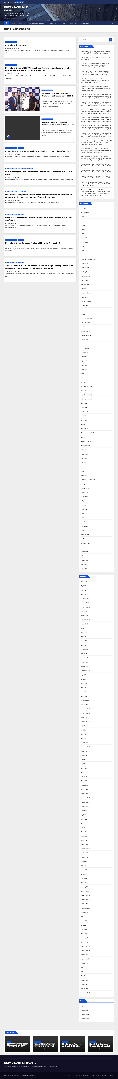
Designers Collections (87, 293)
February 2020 (85, 887)
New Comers (84, 458)
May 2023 (83, 738)
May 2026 (83, 586)
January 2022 (85, 789)
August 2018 (84, 963)
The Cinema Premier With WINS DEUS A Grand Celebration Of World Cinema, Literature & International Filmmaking (95, 65)
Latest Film (84, 403)
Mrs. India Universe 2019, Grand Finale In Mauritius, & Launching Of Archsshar (38, 151)
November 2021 (85, 798)
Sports (82, 530)
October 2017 (84, 980)
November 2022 (85, 747)
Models (83, 437)
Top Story (83, 539)
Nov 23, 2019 (46, 128)
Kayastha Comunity (86, 394)
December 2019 (85, 895)
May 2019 (83, 925)
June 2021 (84, 819)
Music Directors (85, 445)
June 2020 (84, 870)
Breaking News (21, 168)
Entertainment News (36, 23)
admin (18, 48)
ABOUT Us (22, 23)
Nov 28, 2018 (10, 177)
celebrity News (85, 284)
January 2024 (85, 704)
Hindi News (84, 369)
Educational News (86, 301)
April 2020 (84, 878)
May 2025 (83, 636)
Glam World (84, 356)
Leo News (84, 420)
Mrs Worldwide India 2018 (88, 441)
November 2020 (85, 848)
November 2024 (85, 662)
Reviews (83, 505)
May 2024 (83, 687)
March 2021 (84, 831)
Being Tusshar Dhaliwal (11, 64)
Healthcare (84, 365)
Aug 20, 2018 (10, 271)
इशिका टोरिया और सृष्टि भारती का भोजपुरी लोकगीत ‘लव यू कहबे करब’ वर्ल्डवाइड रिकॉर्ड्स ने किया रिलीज (17, 1047)
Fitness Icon (84, 352)
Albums (83, 229)
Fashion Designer (86, 335)
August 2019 (84, 912)
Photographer (85, 484)
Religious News (85, 500)
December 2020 (85, 844)
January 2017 (85, 988)
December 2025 (85, 607)
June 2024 (84, 683)
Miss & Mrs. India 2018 (87, 433)
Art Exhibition (84, 238)
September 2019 (85, 908)
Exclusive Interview (86, 318)
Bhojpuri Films (85, 263)
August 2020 (84, 861)
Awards (83, 255)
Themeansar (32, 1075)
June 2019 (84, 921)
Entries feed (84, 1010)
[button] (112, 23)
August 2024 (84, 675)
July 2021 (83, 815)
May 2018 (83, 976)
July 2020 (83, 865)
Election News (85, 305)
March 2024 (84, 696)
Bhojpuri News (85, 267)
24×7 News (84, 208)
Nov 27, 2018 (10, 200)
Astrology (83, 246)
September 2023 (85, 721)
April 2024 (84, 692)
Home (13, 23)
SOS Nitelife (84, 522)
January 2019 (85, 942)
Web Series (84, 568)
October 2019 (84, 904)
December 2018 (85, 946)
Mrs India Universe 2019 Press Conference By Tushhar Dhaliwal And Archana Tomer (58, 124)
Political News (85, 488)
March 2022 (84, 781)
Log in (82, 1006)
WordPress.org (85, 1018)
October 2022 (84, 751)
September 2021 (85, 806)
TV (81, 547)
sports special (85, 534)
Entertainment (85, 310)
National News (85, 454)
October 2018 (84, 954)
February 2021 (85, 836)
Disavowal (85, 23)
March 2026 (84, 594)
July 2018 (83, 967)
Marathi (83, 424)
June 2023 (84, 734)
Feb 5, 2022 (10, 48)
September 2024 (85, 670)
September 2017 (85, 984)
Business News (85, 276)
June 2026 (84, 581)
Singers (83, 513)
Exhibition (83, 327)
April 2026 (84, 590)
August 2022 (84, 759)
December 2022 (85, 742)
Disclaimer (74, 23)
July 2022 (83, 764)
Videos (83, 556)
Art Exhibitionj (85, 242)
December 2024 (85, 658)
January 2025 (85, 653)
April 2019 (84, 929)
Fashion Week (85, 339)
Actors (82, 221)
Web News (84, 564)
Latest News (21, 148)
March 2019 (84, 933)
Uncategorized (85, 551)
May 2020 (83, 874)
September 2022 (85, 755)
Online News (84, 475)
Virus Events (84, 560)
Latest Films (84, 407)
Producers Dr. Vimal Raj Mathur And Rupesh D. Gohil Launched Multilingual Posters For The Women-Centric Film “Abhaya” (96, 142)
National (83, 450)
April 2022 (84, 776)
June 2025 (84, 632)
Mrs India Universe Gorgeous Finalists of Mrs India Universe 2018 (32, 243)
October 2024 (84, 666)
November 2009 (85, 993)
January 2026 (85, 603)
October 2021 (84, 802)
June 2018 (84, 971)
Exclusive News (85, 322)
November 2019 (85, 899)
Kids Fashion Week (86, 399)
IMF (82, 378)
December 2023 (85, 709)
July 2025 (83, 628)
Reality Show (84, 496)
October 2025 (84, 615)
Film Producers (85, 344)
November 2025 (85, 611)
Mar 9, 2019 (10, 154)
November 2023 (85, 713)
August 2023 (84, 725)
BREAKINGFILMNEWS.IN (16, 9)
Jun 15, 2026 (39, 1049)
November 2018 (85, 950)
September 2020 (85, 857)
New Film (83, 462)
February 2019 (85, 938)
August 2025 (84, 624)
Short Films (84, 509)
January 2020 (85, 891)
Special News (85, 526)
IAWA (82, 373)
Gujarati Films (85, 361)
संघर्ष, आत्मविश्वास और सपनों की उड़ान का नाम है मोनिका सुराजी (96, 57)
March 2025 (84, 645)
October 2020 (84, 853)
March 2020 (84, 882)
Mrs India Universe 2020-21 (16, 45)
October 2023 (84, 717)
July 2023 (83, 730)
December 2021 (85, 793)
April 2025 (84, 641)
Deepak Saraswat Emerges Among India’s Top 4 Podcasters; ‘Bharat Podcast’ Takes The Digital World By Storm (96, 184)
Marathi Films (85, 428)
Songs (82, 517)
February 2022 (85, 785)
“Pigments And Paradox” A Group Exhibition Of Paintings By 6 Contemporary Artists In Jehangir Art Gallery (95, 88)
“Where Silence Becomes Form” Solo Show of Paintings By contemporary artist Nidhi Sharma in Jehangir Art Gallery (95, 80)
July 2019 (83, 916)
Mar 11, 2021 (46, 99)
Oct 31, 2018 (10, 223)
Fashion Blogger (85, 331)
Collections (84, 288)
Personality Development (88, 479)
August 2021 (84, 810)
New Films (84, 467)
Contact (63, 23)
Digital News (84, 297)
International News (86, 386)
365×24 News (85, 212)
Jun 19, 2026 (11, 1049)
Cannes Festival (85, 280)
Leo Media (84, 416)
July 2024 (83, 679)
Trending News (85, 543)
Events (83, 314)
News (82, 471)
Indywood (83, 382)
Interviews (84, 390)
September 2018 (85, 959)
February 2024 (85, 700)
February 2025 (85, 649)
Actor (82, 216)
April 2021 (84, 827)
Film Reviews (85, 348)
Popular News (85, 492)
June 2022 (84, 768)
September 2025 (85, 619)
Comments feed (85, 1014)
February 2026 (85, 598)
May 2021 (83, 823)
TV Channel (52, 23)
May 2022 (83, 772)
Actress (83, 225)
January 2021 (85, 840)
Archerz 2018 (84, 233)
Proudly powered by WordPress (11, 1075)
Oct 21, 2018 (10, 246)
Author (82, 250)
